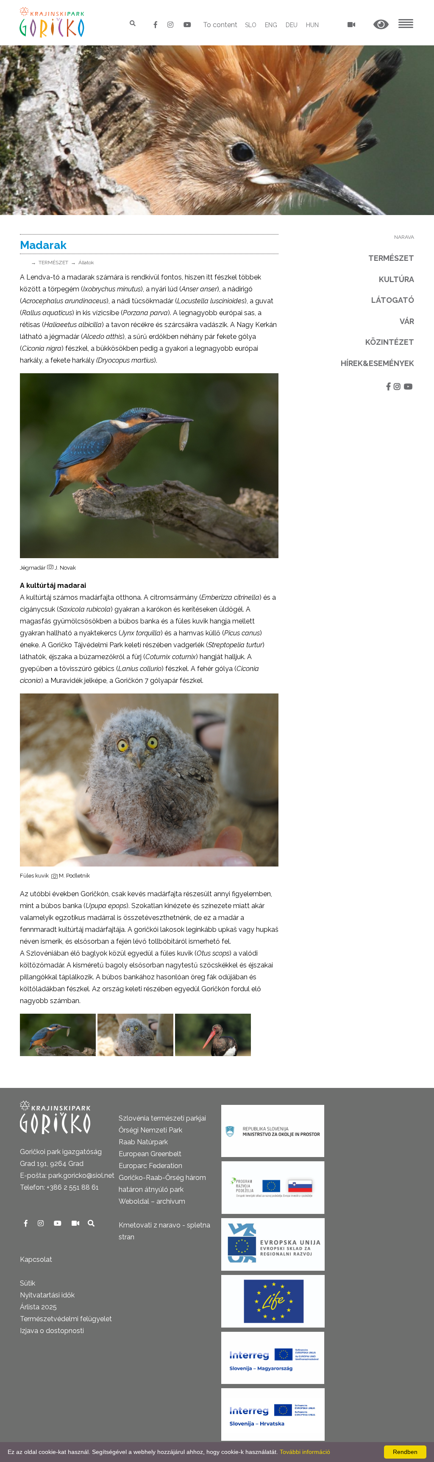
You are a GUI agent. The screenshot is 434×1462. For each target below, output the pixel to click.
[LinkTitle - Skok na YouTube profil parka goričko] (187, 25)
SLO (250, 25)
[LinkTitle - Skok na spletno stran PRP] (273, 1185)
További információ (305, 1451)
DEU (292, 25)
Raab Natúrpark (143, 1142)
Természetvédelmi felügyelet (66, 1319)
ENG (271, 25)
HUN (312, 25)
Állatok (86, 263)
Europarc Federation (150, 1166)
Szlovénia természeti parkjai (162, 1118)
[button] (381, 24)
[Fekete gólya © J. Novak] (213, 1035)
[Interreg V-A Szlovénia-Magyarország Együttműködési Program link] (272, 1355)
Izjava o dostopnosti (52, 1331)
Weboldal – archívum (152, 1201)
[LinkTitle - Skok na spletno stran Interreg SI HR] (273, 1412)
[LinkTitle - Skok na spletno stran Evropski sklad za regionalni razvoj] (273, 1242)
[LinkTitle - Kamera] (76, 1223)
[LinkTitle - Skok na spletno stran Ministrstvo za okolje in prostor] (272, 1128)
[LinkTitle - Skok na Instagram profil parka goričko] (171, 25)
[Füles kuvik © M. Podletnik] (135, 1035)
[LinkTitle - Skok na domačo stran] (53, 22)
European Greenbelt (150, 1154)
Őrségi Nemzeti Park (150, 1130)
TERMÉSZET (53, 263)
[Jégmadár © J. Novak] (58, 1035)
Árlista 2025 (38, 1307)
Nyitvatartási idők (47, 1295)
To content (220, 25)
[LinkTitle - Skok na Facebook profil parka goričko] (156, 25)
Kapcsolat (36, 1259)
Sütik (27, 1283)
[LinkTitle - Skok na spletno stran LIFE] (273, 1298)
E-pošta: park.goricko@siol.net (67, 1175)
